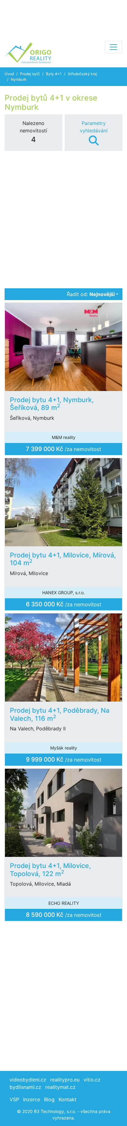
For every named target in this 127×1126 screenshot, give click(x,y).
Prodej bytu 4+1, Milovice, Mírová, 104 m (63, 559)
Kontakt (67, 1099)
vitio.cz (92, 1080)
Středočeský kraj (82, 73)
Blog (49, 1099)
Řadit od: (91, 294)
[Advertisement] (63, 18)
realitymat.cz (60, 1087)
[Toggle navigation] (113, 47)
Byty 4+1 (54, 73)
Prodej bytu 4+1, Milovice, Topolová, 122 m (50, 870)
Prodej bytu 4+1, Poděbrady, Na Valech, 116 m (59, 714)
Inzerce (31, 1099)
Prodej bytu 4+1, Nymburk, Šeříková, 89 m (52, 404)
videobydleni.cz (28, 1080)
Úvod (9, 73)
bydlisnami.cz (25, 1087)
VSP (14, 1099)
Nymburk (19, 79)
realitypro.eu (65, 1080)
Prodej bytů (30, 73)
